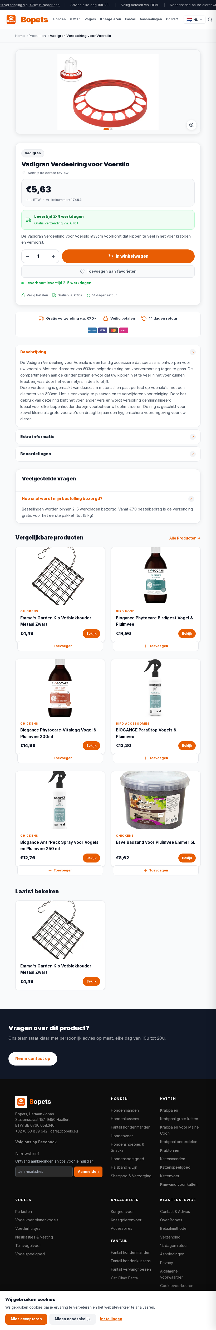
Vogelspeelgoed (30, 1254)
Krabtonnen (170, 1150)
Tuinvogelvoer (28, 1245)
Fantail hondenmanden (130, 1127)
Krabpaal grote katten (179, 1118)
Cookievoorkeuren (176, 1285)
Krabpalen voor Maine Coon (179, 1130)
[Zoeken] (210, 19)
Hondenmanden (125, 1110)
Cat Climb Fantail (125, 1278)
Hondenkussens (125, 1118)
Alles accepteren (26, 1319)
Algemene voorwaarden (172, 1274)
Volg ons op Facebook (36, 1142)
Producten (37, 35)
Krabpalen (169, 1110)
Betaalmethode (173, 1228)
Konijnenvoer (122, 1211)
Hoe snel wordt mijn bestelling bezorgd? (62, 498)
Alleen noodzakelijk (73, 1319)
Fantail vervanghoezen (131, 1269)
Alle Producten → (185, 538)
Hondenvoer (122, 1136)
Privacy (166, 1262)
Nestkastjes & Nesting (34, 1237)
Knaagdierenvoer (126, 1220)
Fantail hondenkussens (131, 1261)
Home (20, 35)
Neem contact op (32, 1058)
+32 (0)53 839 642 (31, 1131)
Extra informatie (37, 436)
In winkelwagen (132, 256)
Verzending (170, 1237)
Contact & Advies (175, 1211)
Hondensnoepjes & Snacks (127, 1147)
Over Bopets (171, 1220)
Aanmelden (88, 1171)
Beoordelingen (35, 453)
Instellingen (111, 1319)
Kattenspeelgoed (175, 1167)
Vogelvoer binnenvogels (36, 1220)
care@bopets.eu (64, 1131)
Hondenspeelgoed (127, 1158)
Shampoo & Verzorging (131, 1176)
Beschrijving (33, 352)
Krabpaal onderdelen (178, 1141)
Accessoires (121, 1228)
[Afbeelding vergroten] (191, 125)
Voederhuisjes (27, 1228)
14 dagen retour (174, 1245)
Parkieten (23, 1211)
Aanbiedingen (172, 1254)
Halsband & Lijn (124, 1167)
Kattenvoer (169, 1176)
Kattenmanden (172, 1158)
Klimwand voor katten (179, 1184)
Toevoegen (62, 646)
